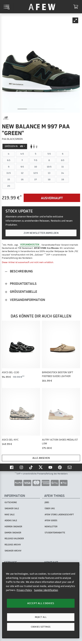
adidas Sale (11, 520)
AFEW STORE (42, 7)
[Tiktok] (31, 467)
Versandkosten (29, 244)
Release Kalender (14, 538)
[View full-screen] (75, 20)
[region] (40, 600)
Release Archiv (13, 544)
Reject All (41, 617)
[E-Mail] (70, 467)
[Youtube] (50, 467)
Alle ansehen (41, 457)
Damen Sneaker (13, 532)
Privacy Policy (24, 590)
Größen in (14, 146)
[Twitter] (41, 467)
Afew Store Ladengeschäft (59, 514)
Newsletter (51, 526)
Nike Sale (9, 514)
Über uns (50, 508)
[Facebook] (12, 467)
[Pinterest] (60, 467)
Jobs (47, 502)
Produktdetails (23, 284)
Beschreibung (21, 271)
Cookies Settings (40, 626)
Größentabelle (23, 291)
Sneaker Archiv (13, 550)
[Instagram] (21, 467)
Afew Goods (51, 520)
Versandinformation (27, 300)
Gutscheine (11, 502)
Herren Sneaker (13, 526)
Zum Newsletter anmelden (41, 232)
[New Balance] (6, 118)
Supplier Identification (46, 590)
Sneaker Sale (12, 508)
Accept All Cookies (40, 603)
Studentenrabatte (55, 532)
